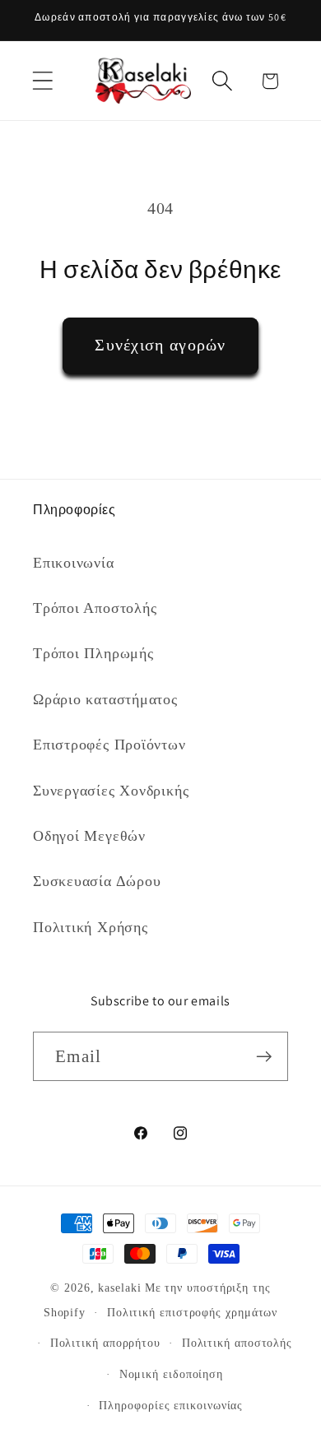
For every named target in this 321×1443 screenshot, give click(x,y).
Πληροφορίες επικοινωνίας (171, 1405)
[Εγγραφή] (263, 1057)
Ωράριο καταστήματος (105, 699)
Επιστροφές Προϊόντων (109, 744)
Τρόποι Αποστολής (94, 608)
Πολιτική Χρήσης (90, 927)
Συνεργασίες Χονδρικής (110, 790)
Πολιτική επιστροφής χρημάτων (192, 1312)
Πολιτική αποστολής (237, 1342)
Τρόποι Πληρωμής (93, 653)
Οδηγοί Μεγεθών (89, 836)
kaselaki (119, 1287)
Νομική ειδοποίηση (171, 1373)
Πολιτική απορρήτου (105, 1342)
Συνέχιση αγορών (160, 345)
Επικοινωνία (73, 562)
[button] (42, 81)
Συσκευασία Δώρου (96, 881)
